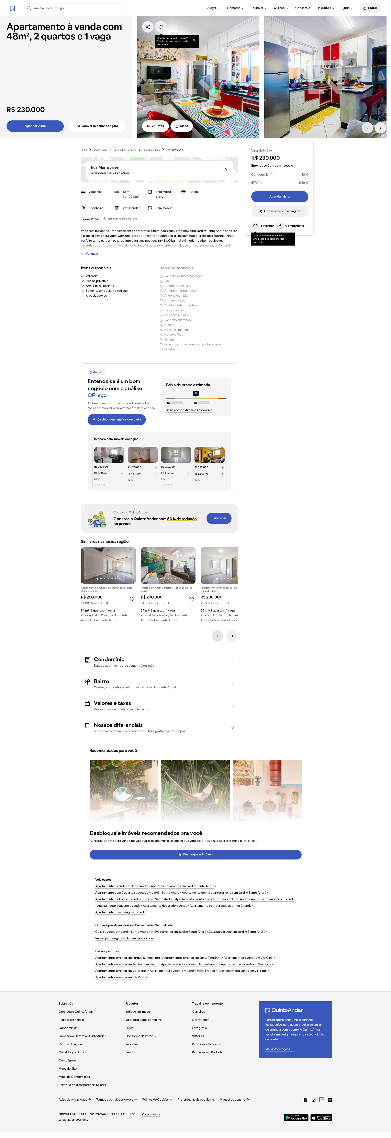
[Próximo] (380, 127)
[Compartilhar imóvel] (148, 27)
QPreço (279, 8)
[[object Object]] (194, 40)
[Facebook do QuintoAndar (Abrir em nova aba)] (305, 1099)
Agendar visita (35, 126)
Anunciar (256, 8)
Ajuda (345, 8)
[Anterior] (367, 127)
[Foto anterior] (88, 565)
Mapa (184, 126)
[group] (108, 586)
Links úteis (324, 8)
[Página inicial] (12, 8)
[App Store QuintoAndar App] (321, 1117)
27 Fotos (158, 126)
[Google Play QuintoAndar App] (296, 1117)
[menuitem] (214, 8)
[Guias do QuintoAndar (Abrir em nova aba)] (321, 1099)
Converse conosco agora (100, 126)
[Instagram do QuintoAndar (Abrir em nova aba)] (313, 1099)
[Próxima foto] (128, 565)
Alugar (211, 8)
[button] (159, 662)
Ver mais (92, 253)
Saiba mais (219, 518)
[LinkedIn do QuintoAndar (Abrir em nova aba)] (329, 1099)
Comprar (233, 8)
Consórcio (302, 8)
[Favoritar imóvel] (161, 27)
